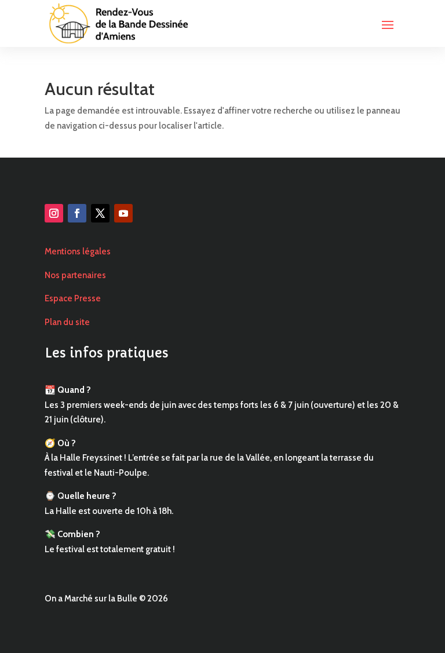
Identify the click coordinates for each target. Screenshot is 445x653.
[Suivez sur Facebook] (77, 213)
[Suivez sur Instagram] (54, 213)
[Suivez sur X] (100, 213)
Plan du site (67, 322)
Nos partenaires (75, 275)
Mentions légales (78, 251)
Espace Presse (73, 298)
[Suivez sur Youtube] (123, 213)
